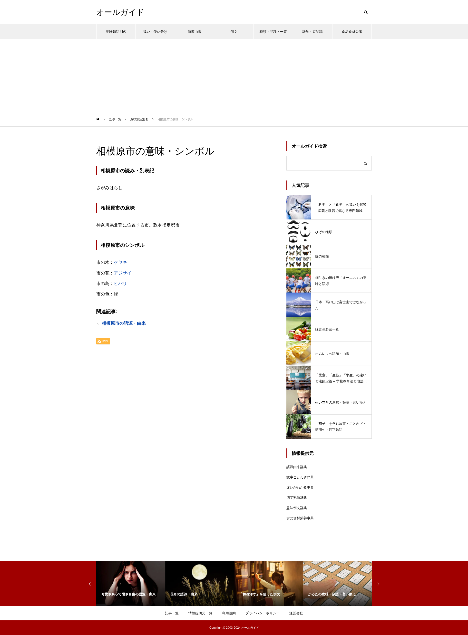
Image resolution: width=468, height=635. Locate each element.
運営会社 (296, 613)
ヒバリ (120, 283)
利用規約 (229, 613)
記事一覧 (172, 613)
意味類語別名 (116, 32)
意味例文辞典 (296, 508)
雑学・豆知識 (312, 32)
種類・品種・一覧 (273, 32)
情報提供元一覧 (200, 613)
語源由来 (194, 32)
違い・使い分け (155, 32)
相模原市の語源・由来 (124, 323)
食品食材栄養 (352, 32)
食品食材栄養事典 (300, 518)
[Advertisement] (234, 75)
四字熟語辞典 (296, 498)
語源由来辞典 (296, 467)
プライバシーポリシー (262, 613)
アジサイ (122, 273)
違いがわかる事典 (300, 487)
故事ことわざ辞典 (300, 477)
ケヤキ (120, 262)
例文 (234, 32)
